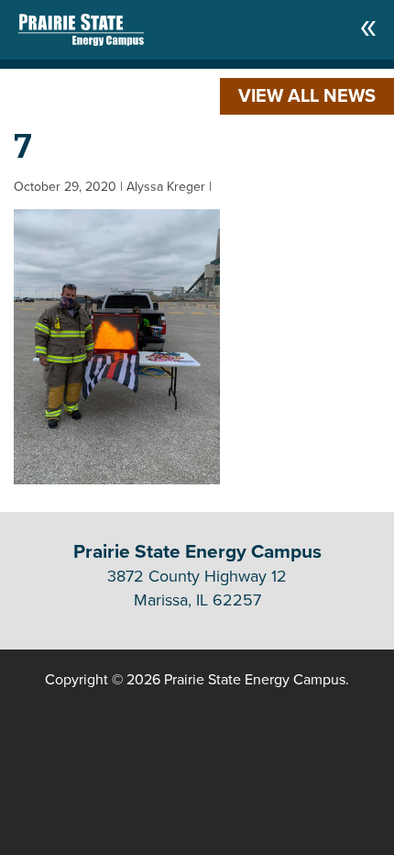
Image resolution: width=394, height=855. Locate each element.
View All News (307, 96)
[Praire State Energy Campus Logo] (63, 25)
